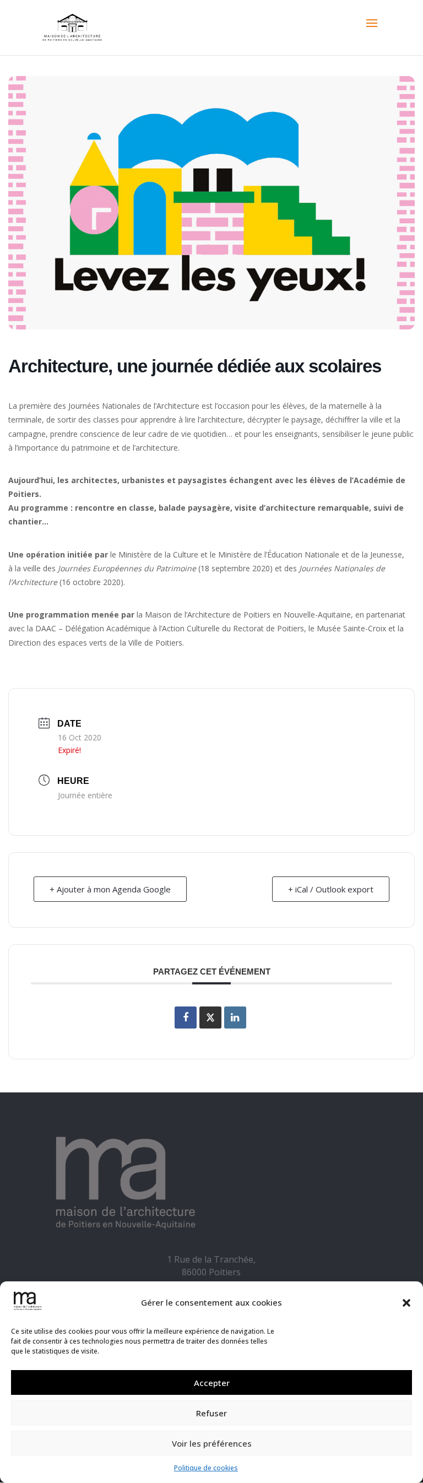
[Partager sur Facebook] (186, 1017)
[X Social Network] (210, 1017)
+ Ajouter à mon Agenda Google (110, 889)
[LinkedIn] (235, 1017)
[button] (406, 1302)
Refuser (211, 1413)
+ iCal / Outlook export (330, 889)
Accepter (212, 1382)
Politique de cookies (206, 1468)
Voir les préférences (212, 1443)
